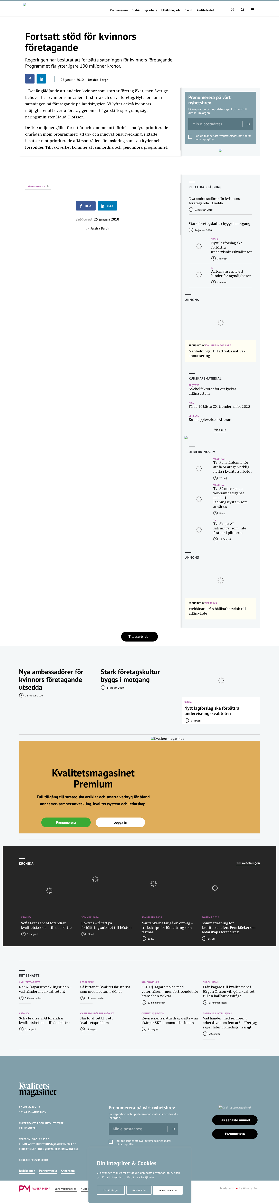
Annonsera (68, 1171)
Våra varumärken (66, 1189)
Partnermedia (48, 1171)
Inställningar (111, 1190)
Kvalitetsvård (205, 10)
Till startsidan (139, 636)
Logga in (120, 822)
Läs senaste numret (235, 1120)
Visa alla (220, 430)
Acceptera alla (168, 1190)
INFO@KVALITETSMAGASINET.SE (58, 1149)
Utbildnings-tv (171, 10)
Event (188, 10)
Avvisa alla (139, 1190)
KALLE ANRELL (28, 1128)
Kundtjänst (88, 1189)
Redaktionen (27, 1171)
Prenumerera (119, 10)
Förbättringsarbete (144, 10)
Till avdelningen (248, 863)
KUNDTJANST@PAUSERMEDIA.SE (56, 1144)
